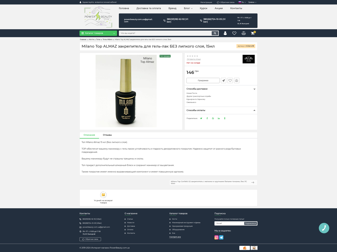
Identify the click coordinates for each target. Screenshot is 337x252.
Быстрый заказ (223, 80)
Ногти (174, 219)
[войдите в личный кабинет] (225, 33)
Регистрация (206, 2)
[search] (215, 33)
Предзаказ (203, 80)
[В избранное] (230, 80)
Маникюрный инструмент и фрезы (186, 223)
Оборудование (178, 230)
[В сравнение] (236, 80)
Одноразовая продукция (182, 226)
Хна (173, 233)
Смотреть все (175, 237)
